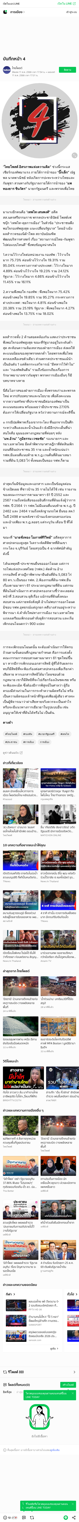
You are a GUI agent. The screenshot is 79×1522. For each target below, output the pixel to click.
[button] (10, 1517)
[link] (24, 1517)
